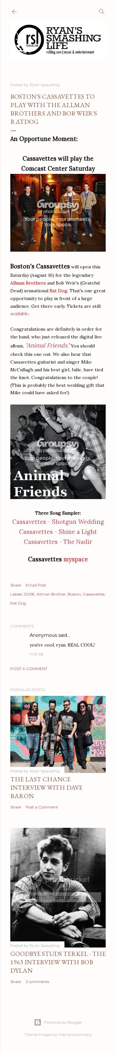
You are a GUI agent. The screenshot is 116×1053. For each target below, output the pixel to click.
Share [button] (15, 585)
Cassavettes (93, 594)
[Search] (102, 10)
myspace (75, 559)
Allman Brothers (28, 283)
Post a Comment (28, 668)
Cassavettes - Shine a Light (58, 532)
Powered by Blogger (63, 1022)
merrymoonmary (75, 1034)
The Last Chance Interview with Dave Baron (46, 787)
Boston (74, 594)
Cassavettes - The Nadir (58, 542)
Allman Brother (51, 594)
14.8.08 (37, 654)
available (19, 313)
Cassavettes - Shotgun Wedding (58, 522)
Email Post (36, 585)
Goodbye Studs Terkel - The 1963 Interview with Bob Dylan (58, 962)
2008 (29, 594)
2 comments (37, 981)
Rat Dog (18, 603)
